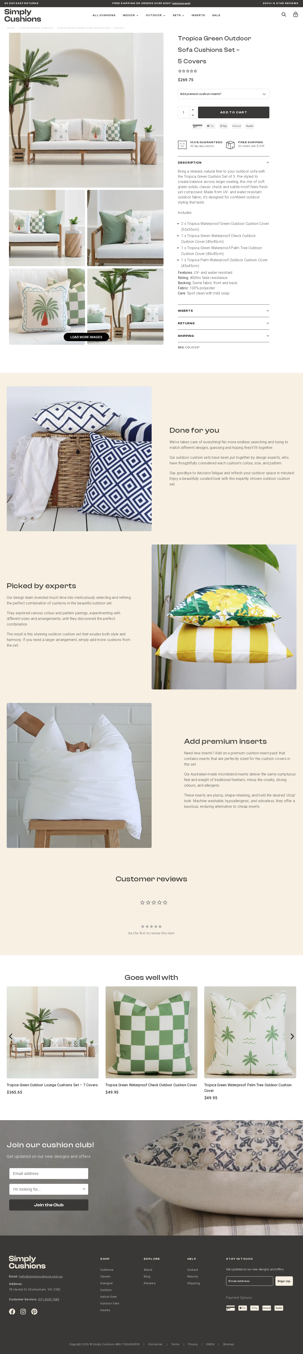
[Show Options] (191, 695)
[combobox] (150, 695)
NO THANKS (151, 726)
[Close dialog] (196, 623)
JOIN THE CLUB (152, 711)
